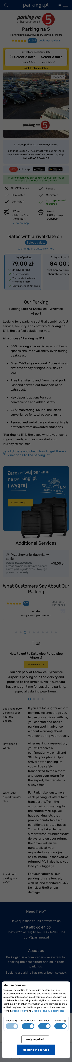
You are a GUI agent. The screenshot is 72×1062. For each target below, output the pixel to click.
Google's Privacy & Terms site (48, 1010)
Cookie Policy (19, 1010)
